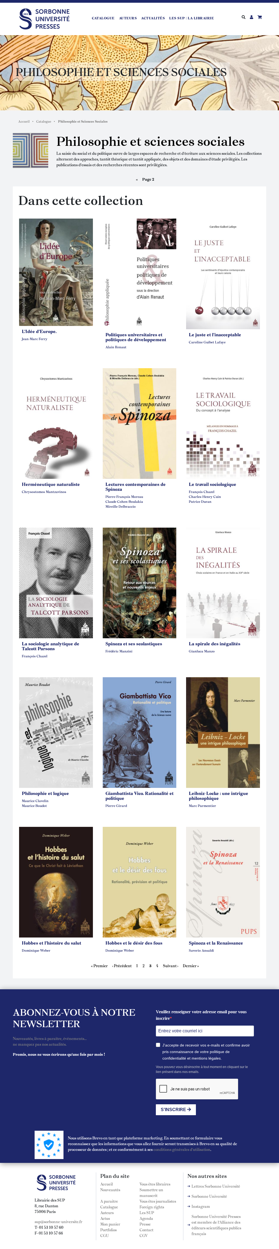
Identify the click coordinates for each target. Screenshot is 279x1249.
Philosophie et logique (45, 793)
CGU (104, 1235)
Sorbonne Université (209, 1196)
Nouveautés (110, 1189)
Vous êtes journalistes (158, 1201)
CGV (144, 1235)
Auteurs (128, 18)
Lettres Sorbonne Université (216, 1186)
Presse (145, 1224)
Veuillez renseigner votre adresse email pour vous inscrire (201, 1015)
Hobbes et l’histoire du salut (51, 942)
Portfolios (108, 1229)
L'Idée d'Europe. (39, 331)
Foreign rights (152, 1206)
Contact (146, 1229)
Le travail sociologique (212, 484)
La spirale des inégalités (214, 643)
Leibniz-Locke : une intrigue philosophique (218, 795)
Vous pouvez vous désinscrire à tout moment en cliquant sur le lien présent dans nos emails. (202, 1069)
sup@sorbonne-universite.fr (58, 1221)
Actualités (153, 18)
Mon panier (110, 1224)
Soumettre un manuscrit (151, 1192)
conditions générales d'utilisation (181, 1149)
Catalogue (103, 18)
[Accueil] (46, 18)
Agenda (146, 1218)
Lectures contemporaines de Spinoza (135, 486)
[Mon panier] (259, 17)
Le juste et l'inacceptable (215, 334)
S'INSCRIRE (174, 1109)
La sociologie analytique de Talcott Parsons (50, 646)
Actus (105, 1218)
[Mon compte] (251, 17)
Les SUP (147, 1212)
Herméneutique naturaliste (51, 484)
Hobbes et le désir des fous (133, 942)
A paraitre (109, 1201)
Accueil (24, 121)
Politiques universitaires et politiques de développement (135, 337)
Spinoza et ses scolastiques (133, 643)
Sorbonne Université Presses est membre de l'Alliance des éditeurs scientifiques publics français (216, 1225)
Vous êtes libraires (155, 1184)
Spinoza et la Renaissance (216, 942)
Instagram (201, 1206)
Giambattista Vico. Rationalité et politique (139, 795)
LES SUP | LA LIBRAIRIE (191, 18)
